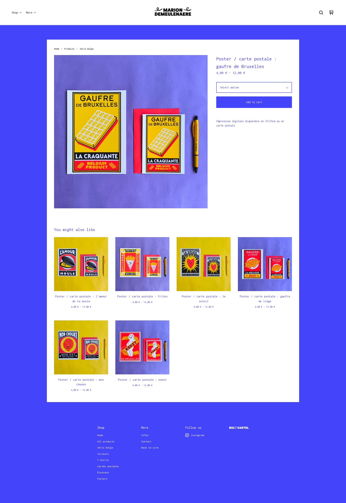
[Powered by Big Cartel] (239, 427)
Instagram (197, 435)
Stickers (103, 453)
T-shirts (103, 460)
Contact (146, 441)
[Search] (321, 12)
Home (56, 48)
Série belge (87, 48)
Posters (102, 478)
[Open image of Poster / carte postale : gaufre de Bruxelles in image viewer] (131, 131)
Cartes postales (108, 466)
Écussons (103, 472)
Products (69, 48)
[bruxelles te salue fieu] (173, 12)
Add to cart (254, 102)
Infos (144, 435)
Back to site (150, 447)
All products (106, 441)
